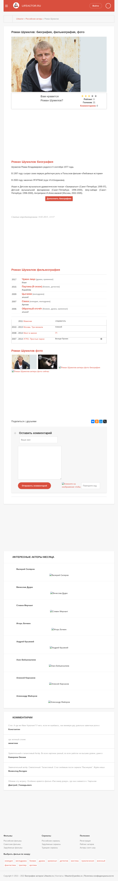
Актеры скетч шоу (88, 848)
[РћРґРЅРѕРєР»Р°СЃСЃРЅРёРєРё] (97, 421)
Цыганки (27, 294)
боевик (32, 861)
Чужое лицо (28, 279)
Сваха (25, 301)
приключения (87, 861)
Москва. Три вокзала (33, 327)
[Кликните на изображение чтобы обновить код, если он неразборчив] (71, 485)
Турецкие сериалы (50, 848)
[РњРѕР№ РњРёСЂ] (101, 421)
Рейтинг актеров (87, 844)
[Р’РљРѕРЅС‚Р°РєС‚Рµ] (93, 421)
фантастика (10, 865)
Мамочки (27, 321)
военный (101, 861)
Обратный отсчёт (32, 308)
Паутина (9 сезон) (32, 286)
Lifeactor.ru (49, 876)
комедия (9, 861)
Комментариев (88, 105)
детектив (64, 861)
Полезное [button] (85, 836)
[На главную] (8, 19)
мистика (75, 861)
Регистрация (85, 841)
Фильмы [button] (8, 836)
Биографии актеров (34, 876)
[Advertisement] (59, 130)
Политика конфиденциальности (99, 876)
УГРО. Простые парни (33, 339)
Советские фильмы (12, 844)
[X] (105, 421)
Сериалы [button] (46, 836)
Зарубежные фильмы (13, 848)
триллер (22, 865)
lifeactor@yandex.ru (73, 876)
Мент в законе (30, 333)
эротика (33, 865)
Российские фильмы (13, 841)
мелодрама (21, 861)
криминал (52, 861)
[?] (56, 333)
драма (42, 861)
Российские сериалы (51, 841)
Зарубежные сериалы (51, 844)
